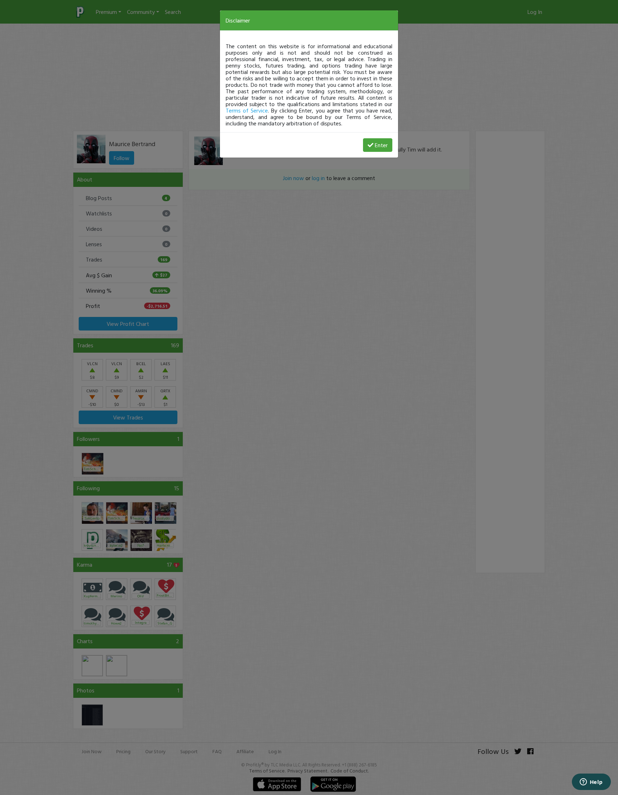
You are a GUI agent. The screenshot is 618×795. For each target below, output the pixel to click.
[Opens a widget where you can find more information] (591, 782)
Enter (381, 145)
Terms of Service (247, 110)
